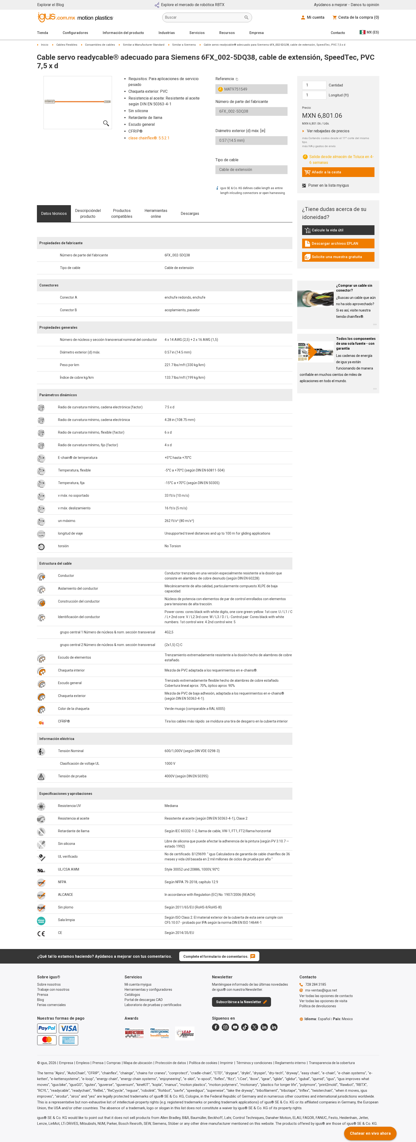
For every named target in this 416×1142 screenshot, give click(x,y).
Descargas (190, 213)
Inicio (44, 44)
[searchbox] (203, 17)
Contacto (338, 33)
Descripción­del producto (88, 213)
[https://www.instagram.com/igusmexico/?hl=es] (225, 1027)
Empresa (256, 33)
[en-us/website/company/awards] (134, 1033)
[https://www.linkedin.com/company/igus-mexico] (264, 1027)
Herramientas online (155, 213)
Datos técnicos (54, 213)
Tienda (42, 33)
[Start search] (246, 17)
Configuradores (75, 33)
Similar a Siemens (184, 44)
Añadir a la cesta (322, 173)
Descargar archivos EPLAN (331, 244)
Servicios (197, 33)
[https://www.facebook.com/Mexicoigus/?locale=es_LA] (215, 1027)
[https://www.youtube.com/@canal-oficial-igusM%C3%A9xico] (235, 1027)
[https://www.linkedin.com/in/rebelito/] (274, 1027)
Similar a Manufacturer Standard (143, 44)
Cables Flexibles (66, 44)
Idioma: (317, 1019)
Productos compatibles (121, 213)
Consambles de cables (100, 44)
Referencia (224, 78)
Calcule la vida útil (331, 231)
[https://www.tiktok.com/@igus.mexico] (244, 1027)
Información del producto (123, 33)
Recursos (227, 33)
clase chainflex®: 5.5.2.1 (149, 138)
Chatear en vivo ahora (370, 1133)
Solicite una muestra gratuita (333, 258)
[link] (338, 232)
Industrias (167, 33)
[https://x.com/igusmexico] (254, 1027)
